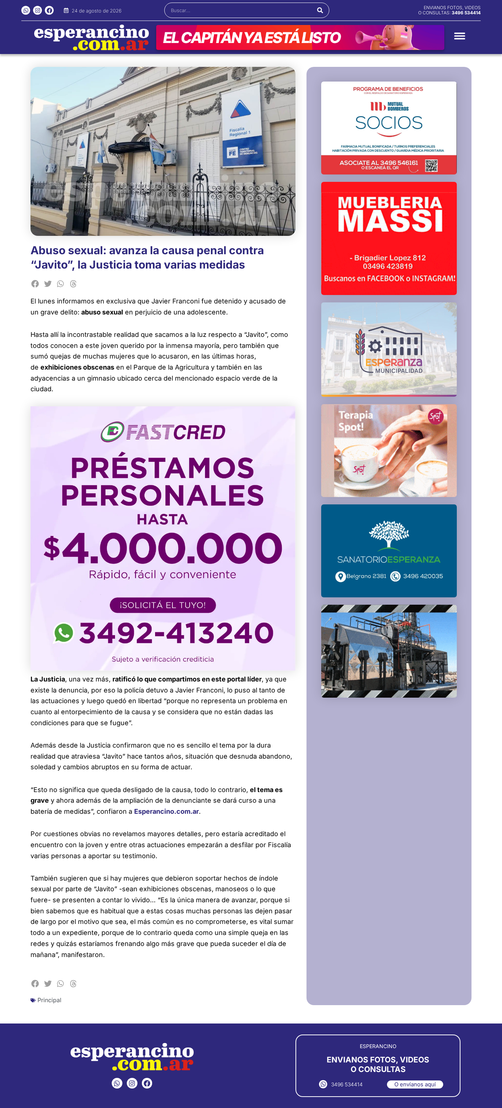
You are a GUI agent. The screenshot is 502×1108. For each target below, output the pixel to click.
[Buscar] (320, 10)
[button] (35, 283)
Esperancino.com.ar (166, 811)
